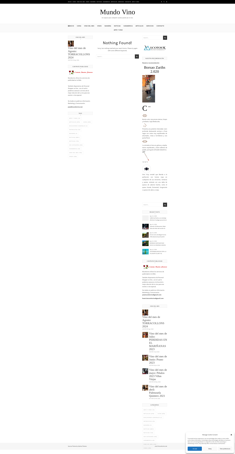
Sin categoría (76, 145)
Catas (74, 1)
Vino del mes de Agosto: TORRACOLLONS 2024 (79, 53)
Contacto (128, 1)
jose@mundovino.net (75, 107)
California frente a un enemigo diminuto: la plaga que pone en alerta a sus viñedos (158, 219)
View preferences (225, 448)
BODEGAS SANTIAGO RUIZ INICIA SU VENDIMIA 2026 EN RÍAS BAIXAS (158, 244)
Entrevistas (74, 129)
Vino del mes (81, 1)
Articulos (114, 1)
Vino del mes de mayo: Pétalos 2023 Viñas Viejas (158, 374)
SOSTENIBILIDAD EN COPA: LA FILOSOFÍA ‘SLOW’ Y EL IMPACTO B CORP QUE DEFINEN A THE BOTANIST (158, 253)
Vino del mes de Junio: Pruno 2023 (158, 359)
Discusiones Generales (78, 126)
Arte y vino (135, 1)
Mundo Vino (117, 11)
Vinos (87, 1)
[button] (231, 435)
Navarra (93, 1)
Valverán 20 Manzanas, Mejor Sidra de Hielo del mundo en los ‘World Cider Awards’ (158, 228)
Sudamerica (106, 1)
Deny (210, 448)
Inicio (70, 1)
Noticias (99, 1)
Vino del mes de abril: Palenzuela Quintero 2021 (158, 391)
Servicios (121, 1)
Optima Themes (82, 446)
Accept (195, 448)
